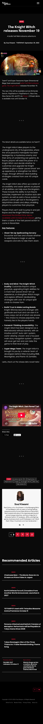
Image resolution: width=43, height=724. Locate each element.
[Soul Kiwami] (21, 496)
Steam (25, 96)
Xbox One (35, 481)
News (21, 21)
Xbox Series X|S (21, 484)
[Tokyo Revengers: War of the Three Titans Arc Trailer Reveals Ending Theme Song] (6, 637)
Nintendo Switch (17, 479)
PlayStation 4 (31, 479)
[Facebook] (18, 535)
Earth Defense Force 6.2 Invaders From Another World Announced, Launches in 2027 (21, 593)
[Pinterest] (27, 535)
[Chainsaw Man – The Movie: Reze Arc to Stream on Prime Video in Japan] (6, 570)
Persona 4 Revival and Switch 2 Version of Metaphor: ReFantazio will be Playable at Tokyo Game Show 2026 (22, 626)
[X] (23, 524)
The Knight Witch (26, 481)
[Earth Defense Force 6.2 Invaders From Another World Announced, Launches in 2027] (6, 586)
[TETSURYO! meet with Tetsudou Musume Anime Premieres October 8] (6, 603)
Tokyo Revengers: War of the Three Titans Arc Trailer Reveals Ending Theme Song (22, 644)
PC (25, 479)
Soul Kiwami (10, 43)
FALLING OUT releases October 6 (10, 663)
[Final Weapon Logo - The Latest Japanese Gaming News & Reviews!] (6, 3)
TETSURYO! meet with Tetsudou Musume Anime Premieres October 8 (22, 609)
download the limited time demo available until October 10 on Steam (18, 216)
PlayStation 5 (9, 481)
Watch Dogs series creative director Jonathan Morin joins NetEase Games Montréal (30, 666)
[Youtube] (39, 690)
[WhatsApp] (32, 535)
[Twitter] (35, 690)
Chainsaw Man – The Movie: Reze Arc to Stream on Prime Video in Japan (21, 576)
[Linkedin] (19, 524)
